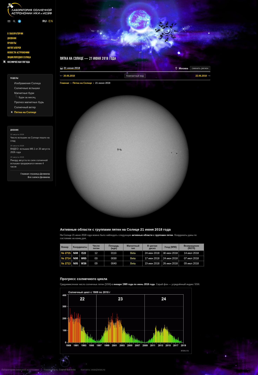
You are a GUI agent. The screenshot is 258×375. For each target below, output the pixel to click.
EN (51, 21)
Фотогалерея (14, 48)
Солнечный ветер (25, 107)
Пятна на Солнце (82, 83)
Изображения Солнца (27, 83)
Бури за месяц (27, 97)
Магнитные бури (24, 93)
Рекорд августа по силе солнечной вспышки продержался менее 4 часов (29, 163)
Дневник (11, 38)
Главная (64, 83)
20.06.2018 (69, 75)
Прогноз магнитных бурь (29, 102)
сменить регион (200, 68)
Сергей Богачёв (67, 370)
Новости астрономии (18, 52)
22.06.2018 (201, 75)
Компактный (135, 75)
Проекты (11, 43)
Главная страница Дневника (35, 174)
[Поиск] (14, 21)
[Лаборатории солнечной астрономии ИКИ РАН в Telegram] (19, 21)
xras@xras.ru (98, 370)
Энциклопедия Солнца (19, 57)
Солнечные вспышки (27, 88)
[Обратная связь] (9, 21)
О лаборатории (15, 33)
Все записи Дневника (39, 177)
